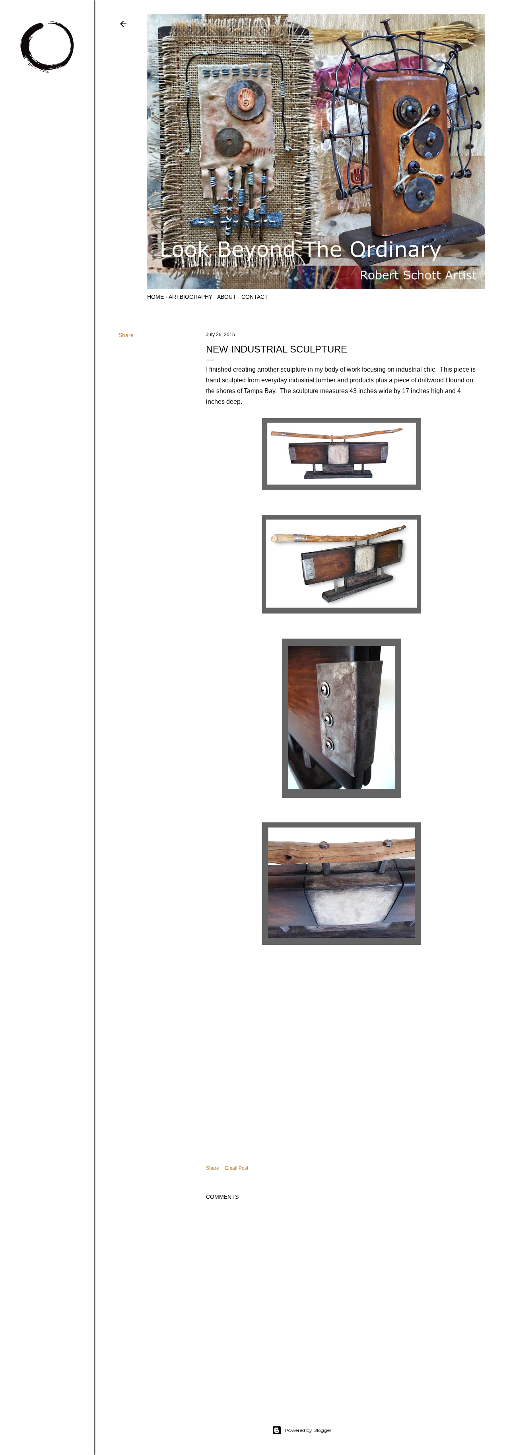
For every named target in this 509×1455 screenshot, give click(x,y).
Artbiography (190, 297)
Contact (254, 297)
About (226, 297)
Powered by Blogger (308, 1430)
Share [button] (126, 335)
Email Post (236, 1168)
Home (155, 297)
